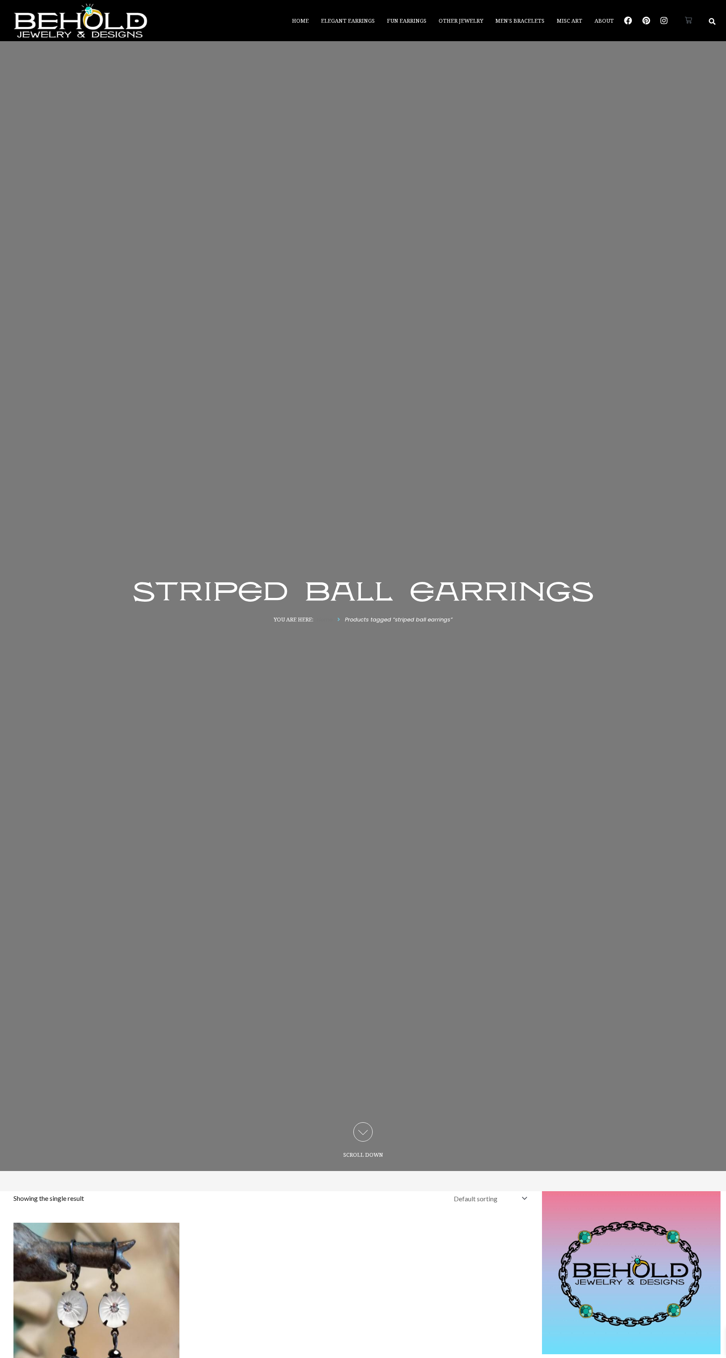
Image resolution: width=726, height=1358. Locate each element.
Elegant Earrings (348, 20)
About (604, 20)
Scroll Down (363, 1154)
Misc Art (569, 20)
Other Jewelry (461, 20)
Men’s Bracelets (519, 20)
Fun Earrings (406, 20)
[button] (712, 21)
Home (300, 20)
